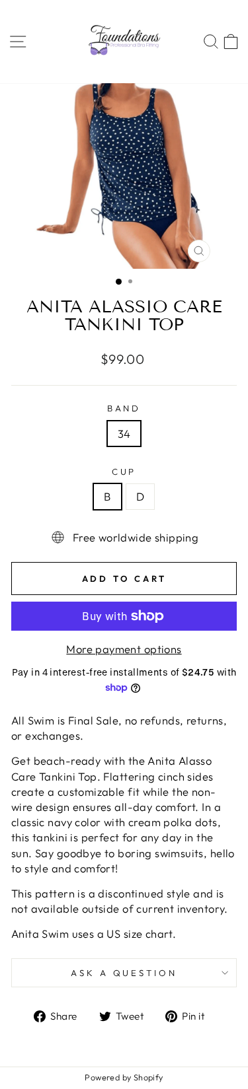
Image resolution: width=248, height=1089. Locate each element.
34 (124, 433)
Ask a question (124, 972)
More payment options (123, 649)
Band (124, 408)
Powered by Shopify (124, 1077)
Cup (124, 471)
